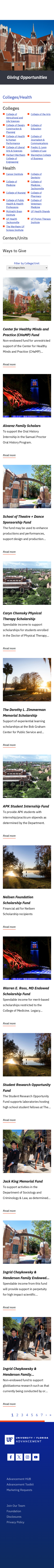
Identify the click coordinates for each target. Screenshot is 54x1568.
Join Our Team (16, 1506)
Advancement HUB (19, 1479)
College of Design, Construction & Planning (15, 129)
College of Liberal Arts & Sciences (15, 149)
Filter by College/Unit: (27, 263)
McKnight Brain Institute (14, 213)
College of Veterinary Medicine (36, 204)
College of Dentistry (36, 176)
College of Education (36, 127)
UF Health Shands (40, 211)
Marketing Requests (19, 1490)
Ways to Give (14, 250)
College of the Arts (41, 114)
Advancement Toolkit (20, 1484)
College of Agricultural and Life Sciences (14, 118)
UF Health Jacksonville (12, 220)
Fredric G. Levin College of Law (39, 149)
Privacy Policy (15, 1522)
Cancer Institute (14, 174)
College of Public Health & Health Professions (15, 204)
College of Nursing (16, 192)
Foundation (14, 1511)
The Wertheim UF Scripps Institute (15, 228)
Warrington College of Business (41, 157)
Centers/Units (15, 238)
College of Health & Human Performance (15, 140)
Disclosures (14, 1517)
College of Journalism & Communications (39, 140)
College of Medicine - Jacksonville (37, 185)
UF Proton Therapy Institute (41, 220)
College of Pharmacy (36, 194)
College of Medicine (11, 183)
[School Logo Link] (25, 1440)
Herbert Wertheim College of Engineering (15, 158)
